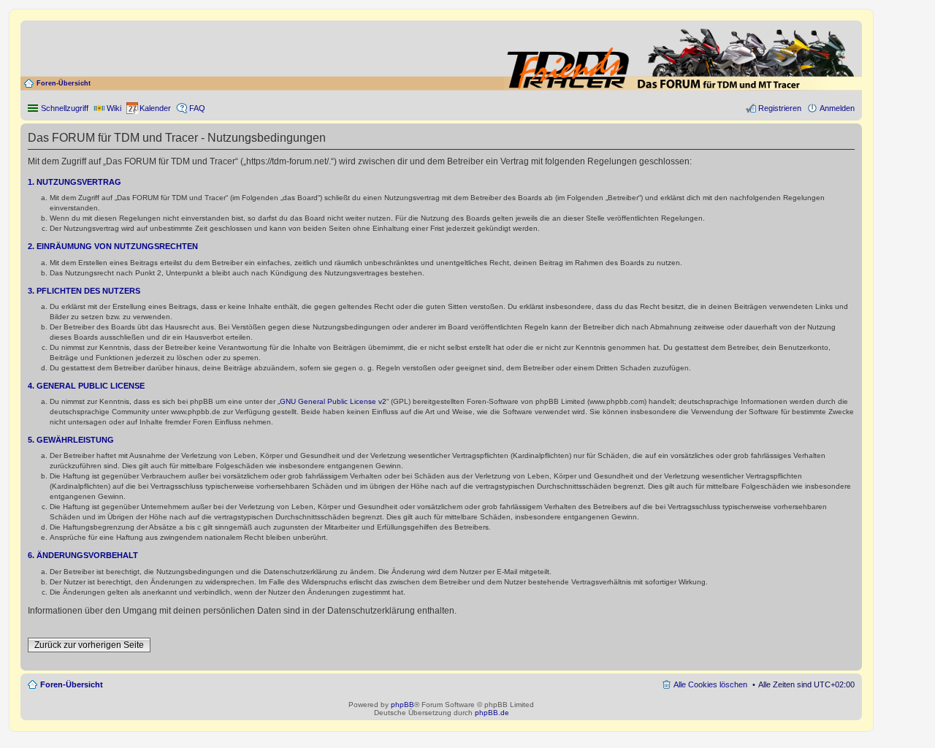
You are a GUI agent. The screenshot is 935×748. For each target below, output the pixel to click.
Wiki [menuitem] (114, 108)
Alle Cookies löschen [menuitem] (710, 684)
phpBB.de (492, 713)
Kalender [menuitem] (155, 108)
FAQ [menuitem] (197, 108)
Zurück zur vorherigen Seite (89, 645)
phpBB (402, 705)
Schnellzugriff (64, 108)
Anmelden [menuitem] (837, 108)
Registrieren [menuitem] (779, 108)
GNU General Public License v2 (333, 401)
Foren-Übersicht (64, 83)
